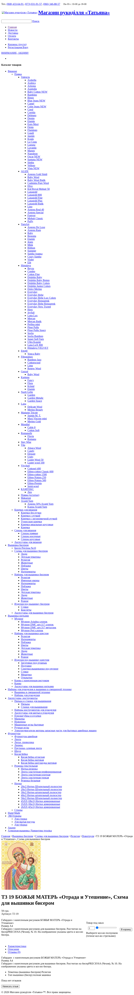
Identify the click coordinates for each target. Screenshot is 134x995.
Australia (32, 88)
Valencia (25, 77)
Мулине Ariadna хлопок (34, 621)
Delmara (31, 115)
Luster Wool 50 (35, 459)
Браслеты (26, 609)
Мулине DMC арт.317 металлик (38, 627)
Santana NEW (34, 159)
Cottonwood (33, 362)
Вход (25, 47)
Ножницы (20, 721)
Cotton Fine (33, 274)
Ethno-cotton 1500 (37, 474)
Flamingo (32, 130)
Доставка (13, 33)
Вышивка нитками (18, 615)
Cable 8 (31, 427)
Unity (30, 456)
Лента (17, 739)
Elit (29, 262)
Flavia (30, 436)
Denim (30, 118)
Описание (13, 949)
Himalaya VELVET (37, 347)
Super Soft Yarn (35, 339)
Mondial (25, 424)
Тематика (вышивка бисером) (24, 972)
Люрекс (18, 745)
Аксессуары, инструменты (23, 698)
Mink (30, 244)
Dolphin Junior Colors (38, 286)
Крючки (25, 527)
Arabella (31, 80)
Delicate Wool (34, 406)
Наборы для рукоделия (27, 695)
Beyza (30, 268)
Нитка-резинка (29, 768)
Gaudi (30, 133)
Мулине (18, 618)
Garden (31, 395)
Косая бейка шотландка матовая (39, 762)
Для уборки (20, 824)
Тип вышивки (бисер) (20, 975)
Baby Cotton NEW (37, 91)
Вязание (12, 71)
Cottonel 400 (34, 468)
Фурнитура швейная (25, 736)
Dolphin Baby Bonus (38, 280)
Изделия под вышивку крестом (31, 659)
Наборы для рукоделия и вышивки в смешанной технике (40, 689)
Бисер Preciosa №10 (25, 548)
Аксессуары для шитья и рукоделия (34, 712)
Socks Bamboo (35, 336)
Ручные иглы (21, 727)
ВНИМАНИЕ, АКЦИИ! (15, 53)
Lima (30, 365)
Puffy (30, 221)
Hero (30, 309)
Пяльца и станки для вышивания (32, 701)
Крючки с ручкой (30, 515)
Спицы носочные (31, 536)
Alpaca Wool (34, 448)
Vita (23, 445)
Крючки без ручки (31, 512)
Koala (30, 139)
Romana (31, 439)
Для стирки (20, 818)
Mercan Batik (34, 321)
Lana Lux (32, 315)
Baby (30, 233)
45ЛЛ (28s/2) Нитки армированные (40, 801)
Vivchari (25, 465)
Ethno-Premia (34, 483)
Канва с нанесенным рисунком (31, 680)
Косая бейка (21, 754)
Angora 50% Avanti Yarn (40, 503)
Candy (30, 451)
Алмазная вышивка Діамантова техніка (30, 830)
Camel (30, 103)
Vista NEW (33, 168)
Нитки (18, 783)
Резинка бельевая (30, 780)
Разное (24, 601)
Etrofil (24, 350)
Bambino (32, 94)
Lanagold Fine (34, 197)
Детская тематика (31, 556)
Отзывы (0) (14, 952)
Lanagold (32, 191)
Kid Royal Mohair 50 (38, 189)
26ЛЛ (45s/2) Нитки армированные (40, 807)
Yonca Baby (33, 353)
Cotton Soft (33, 430)
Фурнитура (14, 733)
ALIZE (25, 171)
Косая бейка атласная (33, 757)
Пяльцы (25, 704)
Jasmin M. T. (34, 415)
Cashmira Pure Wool (38, 183)
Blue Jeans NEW (36, 100)
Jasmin (30, 136)
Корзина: (17, 44)
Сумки (24, 607)
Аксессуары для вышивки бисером (33, 612)
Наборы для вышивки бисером (31, 574)
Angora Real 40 (35, 209)
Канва (17, 683)
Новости (12, 30)
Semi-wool (33, 486)
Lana (23, 403)
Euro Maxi (33, 124)
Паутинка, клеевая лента (28, 748)
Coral (30, 109)
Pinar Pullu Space (36, 330)
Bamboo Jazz (34, 359)
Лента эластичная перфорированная (41, 771)
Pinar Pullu (33, 327)
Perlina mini (33, 324)
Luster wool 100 (35, 462)
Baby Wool (33, 177)
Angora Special (35, 212)
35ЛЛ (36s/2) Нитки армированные (40, 804)
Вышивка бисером (18, 545)
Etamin (31, 121)
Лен (29, 492)
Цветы (24, 568)
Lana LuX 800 (35, 345)
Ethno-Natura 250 (36, 477)
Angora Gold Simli (37, 174)
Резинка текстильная (26, 765)
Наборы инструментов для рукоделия (35, 710)
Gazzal (24, 371)
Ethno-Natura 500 (36, 480)
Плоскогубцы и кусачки (27, 715)
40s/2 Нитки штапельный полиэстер (41, 795)
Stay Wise (26, 442)
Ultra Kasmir (34, 342)
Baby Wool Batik (36, 180)
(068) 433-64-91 (15, 4)
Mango (31, 150)
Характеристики (17, 946)
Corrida (31, 112)
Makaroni (26, 498)
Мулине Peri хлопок (32, 630)
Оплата (12, 36)
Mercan (31, 318)
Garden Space (34, 400)
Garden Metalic (35, 398)
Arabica (31, 83)
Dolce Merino (34, 289)
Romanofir (26, 433)
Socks (30, 333)
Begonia (31, 236)
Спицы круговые (30, 539)
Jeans (30, 242)
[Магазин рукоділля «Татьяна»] (20, 12)
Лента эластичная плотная (35, 774)
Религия (25, 559)
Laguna (31, 144)
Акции (12, 827)
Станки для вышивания (34, 707)
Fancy (30, 380)
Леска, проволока (24, 742)
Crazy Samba (34, 256)
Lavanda (31, 147)
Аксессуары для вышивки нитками (34, 686)
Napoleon (32, 153)
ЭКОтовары (14, 815)
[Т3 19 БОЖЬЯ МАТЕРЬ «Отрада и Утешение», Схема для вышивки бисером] (21, 888)
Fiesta (30, 127)
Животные (27, 562)
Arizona (31, 86)
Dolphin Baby (34, 277)
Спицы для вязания (25, 530)
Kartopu (25, 377)
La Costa (32, 141)
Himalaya (26, 265)
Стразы (18, 810)
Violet (30, 259)
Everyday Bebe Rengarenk (41, 303)
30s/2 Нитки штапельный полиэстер (41, 792)
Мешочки (26, 674)
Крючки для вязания (25, 509)
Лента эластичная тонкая (35, 777)
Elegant (31, 453)
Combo (31, 271)
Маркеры (19, 718)
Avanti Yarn (27, 501)
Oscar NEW (33, 156)
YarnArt (25, 224)
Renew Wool (34, 368)
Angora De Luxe (36, 227)
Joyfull (30, 312)
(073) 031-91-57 (33, 4)
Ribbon (31, 247)
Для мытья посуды (24, 821)
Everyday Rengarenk (38, 300)
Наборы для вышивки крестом (31, 633)
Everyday (32, 292)
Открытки (26, 677)
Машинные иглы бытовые (29, 724)
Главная (12, 27)
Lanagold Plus (34, 200)
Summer (31, 250)
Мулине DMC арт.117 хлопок (37, 624)
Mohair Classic (35, 218)
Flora (30, 383)
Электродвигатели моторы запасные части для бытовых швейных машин (55, 730)
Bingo (30, 97)
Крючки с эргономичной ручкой (39, 518)
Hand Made (14, 813)
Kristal (30, 386)
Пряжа (18, 74)
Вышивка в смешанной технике (32, 692)
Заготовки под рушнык (34, 662)
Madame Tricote (29, 412)
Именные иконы (30, 580)
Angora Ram (34, 230)
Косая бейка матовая (32, 760)
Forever (31, 215)
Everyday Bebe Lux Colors (41, 297)
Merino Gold (34, 421)
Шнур (17, 751)
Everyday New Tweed (39, 306)
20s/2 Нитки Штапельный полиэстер (41, 786)
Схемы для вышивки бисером (31, 551)
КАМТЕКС (27, 489)
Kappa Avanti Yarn (37, 506)
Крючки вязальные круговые (37, 524)
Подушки (26, 665)
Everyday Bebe (35, 295)
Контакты (13, 38)
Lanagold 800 (34, 194)
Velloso (31, 165)
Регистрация (15, 47)
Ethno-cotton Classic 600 (40, 471)
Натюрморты (28, 571)
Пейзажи (26, 565)
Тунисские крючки (31, 521)
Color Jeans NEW (36, 106)
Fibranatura (27, 356)
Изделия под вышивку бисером (32, 604)
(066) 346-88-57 (51, 4)
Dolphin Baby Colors (38, 283)
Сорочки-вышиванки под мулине (39, 668)
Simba (30, 162)
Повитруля (88, 836)
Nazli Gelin (27, 392)
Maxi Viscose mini (37, 418)
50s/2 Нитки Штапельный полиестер (41, 798)
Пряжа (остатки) (30, 495)
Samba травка (34, 253)
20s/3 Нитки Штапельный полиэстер (41, 789)
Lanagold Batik (35, 203)
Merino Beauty (35, 409)
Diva (30, 186)
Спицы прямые (29, 533)
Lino (29, 206)
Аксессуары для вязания (28, 542)
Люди (24, 554)
